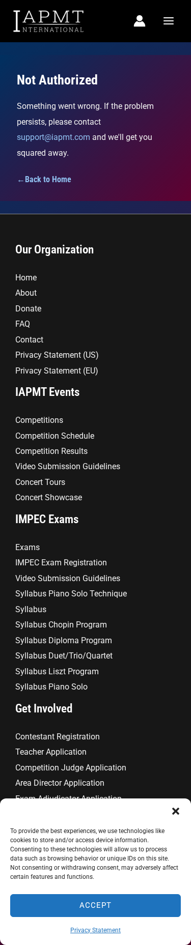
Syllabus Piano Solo (51, 687)
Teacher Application (51, 752)
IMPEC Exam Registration (61, 562)
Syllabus (30, 609)
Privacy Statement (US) (57, 355)
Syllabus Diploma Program (63, 640)
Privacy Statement (95, 930)
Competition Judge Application (70, 767)
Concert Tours (40, 482)
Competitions (39, 420)
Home (26, 277)
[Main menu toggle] (168, 21)
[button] (176, 811)
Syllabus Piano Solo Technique (71, 593)
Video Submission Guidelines (67, 466)
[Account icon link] (139, 21)
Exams (27, 547)
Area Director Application (59, 783)
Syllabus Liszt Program (57, 671)
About (26, 293)
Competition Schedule (54, 436)
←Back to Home (44, 179)
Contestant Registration (57, 736)
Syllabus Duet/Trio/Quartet (64, 656)
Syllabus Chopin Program (61, 624)
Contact (29, 340)
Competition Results (51, 451)
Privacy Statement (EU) (56, 371)
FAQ (22, 324)
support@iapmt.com (53, 137)
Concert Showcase (48, 497)
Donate (28, 308)
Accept (95, 905)
